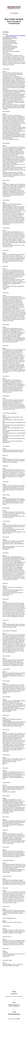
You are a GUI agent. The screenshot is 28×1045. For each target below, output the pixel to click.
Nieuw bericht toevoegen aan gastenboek (15, 35)
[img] (14, 7)
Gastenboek (14, 13)
